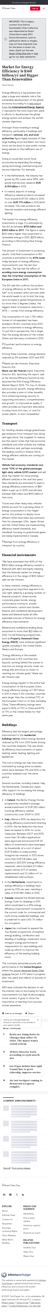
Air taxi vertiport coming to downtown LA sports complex (26, 1083)
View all (6, 1168)
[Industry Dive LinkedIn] (4, 1195)
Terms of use (22, 1302)
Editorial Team (8, 1215)
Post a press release (21, 1168)
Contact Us (7, 1219)
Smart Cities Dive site (20, 53)
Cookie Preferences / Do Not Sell (24, 1306)
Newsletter (7, 1223)
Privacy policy (8, 1302)
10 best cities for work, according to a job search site (25, 1055)
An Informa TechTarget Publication (24, 3)
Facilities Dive (29, 1247)
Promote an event (31, 1233)
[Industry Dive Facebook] (10, 1195)
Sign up (35, 8)
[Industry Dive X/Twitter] (16, 1195)
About (5, 1210)
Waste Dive (28, 1256)
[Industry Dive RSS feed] (23, 1195)
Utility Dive (28, 1251)
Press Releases (9, 1235)
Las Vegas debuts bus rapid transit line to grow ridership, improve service (26, 1069)
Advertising (28, 1213)
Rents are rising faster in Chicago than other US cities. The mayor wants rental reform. (25, 1039)
